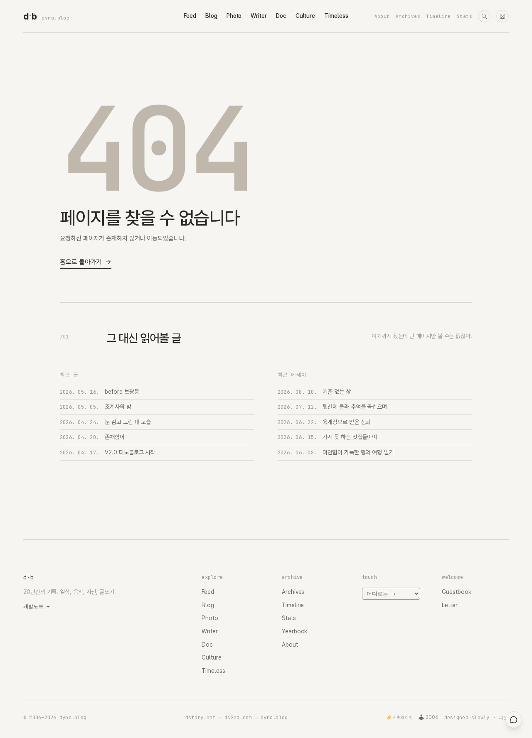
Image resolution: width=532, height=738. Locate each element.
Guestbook (456, 591)
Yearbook (294, 631)
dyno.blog (55, 18)
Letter (450, 605)
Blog (211, 15)
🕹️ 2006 (428, 717)
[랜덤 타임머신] (502, 16)
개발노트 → (36, 606)
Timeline (438, 16)
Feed (190, 15)
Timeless (336, 15)
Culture (305, 15)
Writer (259, 15)
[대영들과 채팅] (513, 719)
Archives (408, 16)
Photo (234, 15)
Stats (464, 16)
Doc (281, 15)
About (382, 16)
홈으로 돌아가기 (85, 262)
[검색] (484, 16)
